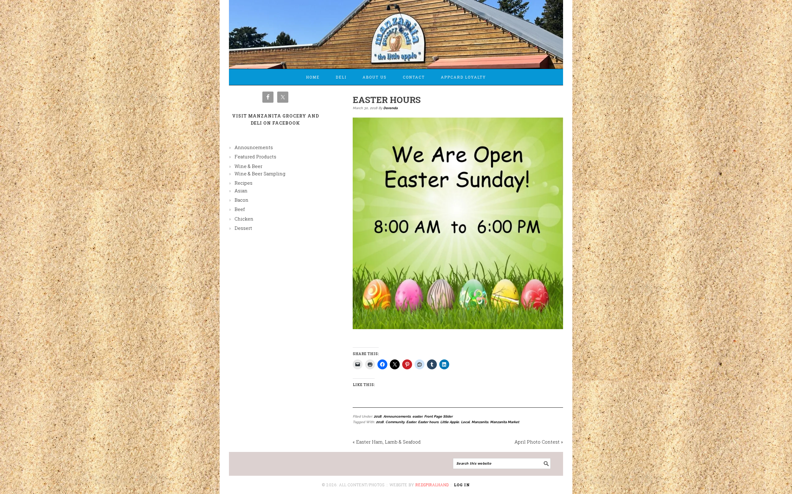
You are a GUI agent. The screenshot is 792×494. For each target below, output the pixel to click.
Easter (411, 422)
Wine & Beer (248, 166)
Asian (241, 190)
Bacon (241, 200)
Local (465, 422)
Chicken (244, 219)
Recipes (243, 183)
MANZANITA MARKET (396, 31)
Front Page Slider (438, 417)
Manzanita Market (504, 422)
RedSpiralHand (432, 484)
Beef (240, 209)
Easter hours (428, 422)
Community (394, 422)
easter (417, 417)
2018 (377, 417)
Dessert (243, 228)
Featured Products (255, 156)
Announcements (397, 417)
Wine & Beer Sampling (260, 173)
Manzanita (479, 422)
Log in (462, 484)
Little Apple (449, 422)
